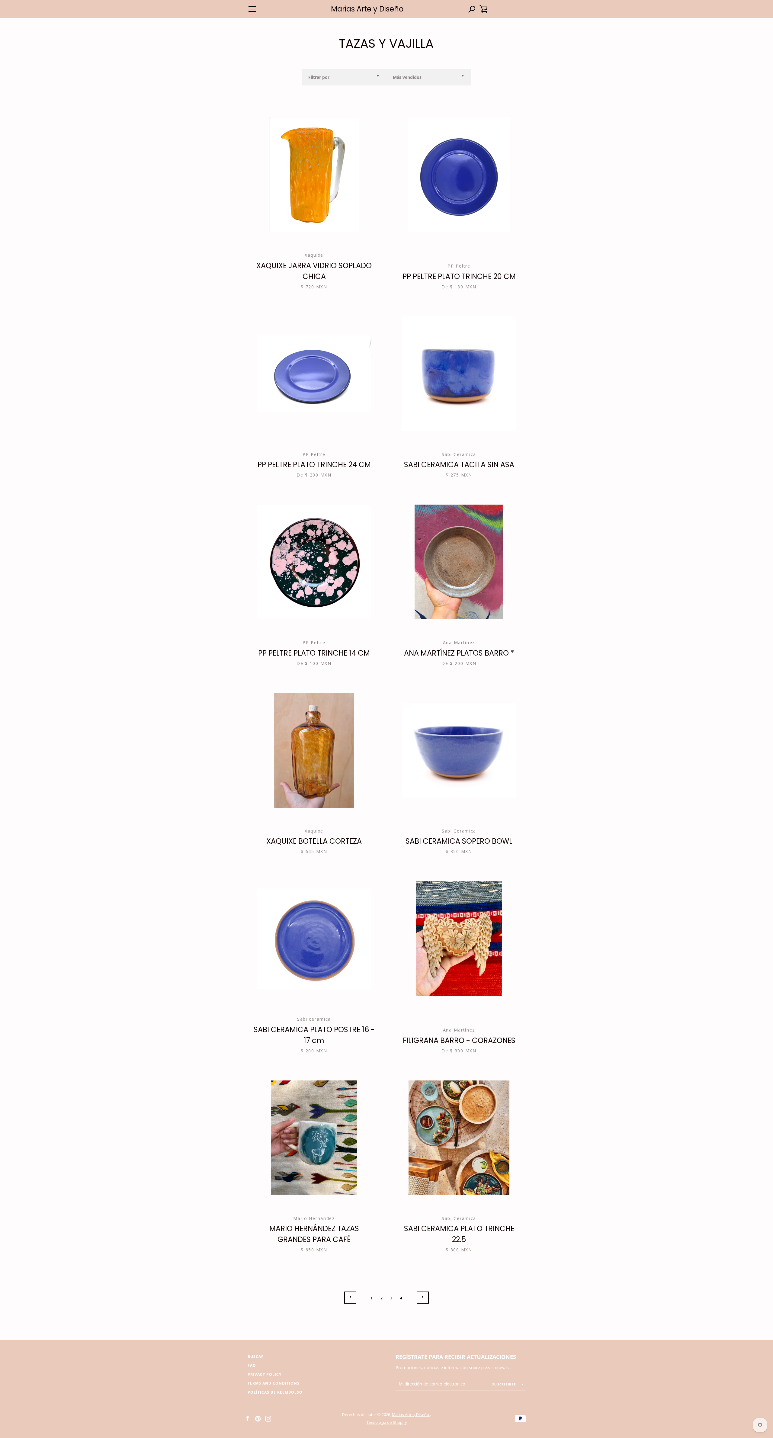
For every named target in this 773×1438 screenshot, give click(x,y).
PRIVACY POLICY (264, 1374)
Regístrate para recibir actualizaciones (456, 1356)
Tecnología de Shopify (387, 1422)
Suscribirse (504, 1384)
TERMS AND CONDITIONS (274, 1383)
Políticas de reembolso (275, 1392)
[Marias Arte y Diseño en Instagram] (268, 1418)
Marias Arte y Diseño (367, 9)
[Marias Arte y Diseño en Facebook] (248, 1418)
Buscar (256, 1356)
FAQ (252, 1365)
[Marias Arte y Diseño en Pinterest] (258, 1418)
